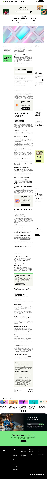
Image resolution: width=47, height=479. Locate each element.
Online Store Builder (15, 466)
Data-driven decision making (19, 121)
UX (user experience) (17, 56)
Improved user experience (19, 115)
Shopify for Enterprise (41, 454)
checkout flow (16, 232)
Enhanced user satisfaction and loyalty (21, 117)
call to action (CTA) (20, 331)
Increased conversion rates (19, 116)
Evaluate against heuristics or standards (21, 214)
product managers (28, 269)
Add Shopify (37, 235)
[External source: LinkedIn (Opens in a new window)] (41, 474)
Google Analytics (25, 306)
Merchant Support (23, 451)
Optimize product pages (18, 295)
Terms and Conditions (37, 84)
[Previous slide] (21, 411)
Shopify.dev (31, 451)
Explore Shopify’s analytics (20, 284)
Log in (36, 1)
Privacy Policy (35, 427)
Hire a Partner (23, 454)
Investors (14, 454)
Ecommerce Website (15, 469)
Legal (13, 459)
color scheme (20, 85)
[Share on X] (30, 391)
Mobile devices (16, 169)
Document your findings (18, 215)
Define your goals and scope (19, 211)
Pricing (19, 1)
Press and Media (15, 455)
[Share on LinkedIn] (32, 391)
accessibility (25, 260)
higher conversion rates (18, 139)
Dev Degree (31, 454)
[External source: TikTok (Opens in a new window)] (39, 474)
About (13, 451)
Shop (38, 451)
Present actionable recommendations (20, 216)
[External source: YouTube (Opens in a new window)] (34, 474)
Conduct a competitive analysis (20, 294)
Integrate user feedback (18, 299)
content (24, 252)
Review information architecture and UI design (22, 296)
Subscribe (41, 424)
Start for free (41, 1)
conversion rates (16, 240)
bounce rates (27, 239)
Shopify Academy (23, 455)
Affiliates (14, 458)
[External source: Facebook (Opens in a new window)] (30, 474)
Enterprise (22, 1)
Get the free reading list (25, 108)
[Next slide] (25, 411)
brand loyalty (23, 156)
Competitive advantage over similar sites (21, 122)
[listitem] (23, 405)
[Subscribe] (31, 12)
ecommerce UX (23, 93)
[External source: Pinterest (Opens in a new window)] (43, 474)
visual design (21, 252)
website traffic (22, 239)
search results (18, 320)
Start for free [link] (29, 71)
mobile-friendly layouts (22, 232)
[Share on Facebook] (28, 391)
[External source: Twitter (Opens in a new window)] (32, 474)
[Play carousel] (23, 411)
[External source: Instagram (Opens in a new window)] (37, 474)
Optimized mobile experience (19, 120)
